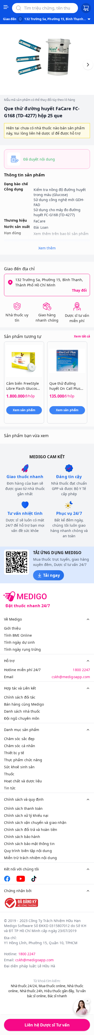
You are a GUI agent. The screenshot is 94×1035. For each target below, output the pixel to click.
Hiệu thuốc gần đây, (59, 991)
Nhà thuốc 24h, (32, 991)
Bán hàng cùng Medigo (24, 704)
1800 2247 (81, 669)
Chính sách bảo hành (22, 836)
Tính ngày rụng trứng (22, 649)
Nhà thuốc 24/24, (24, 986)
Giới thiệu (12, 628)
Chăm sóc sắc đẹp (19, 738)
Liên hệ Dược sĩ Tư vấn (47, 1025)
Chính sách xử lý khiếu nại (26, 815)
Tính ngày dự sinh (19, 642)
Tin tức (10, 788)
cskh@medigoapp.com (71, 676)
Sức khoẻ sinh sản (19, 766)
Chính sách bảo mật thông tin (29, 843)
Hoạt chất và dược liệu (23, 781)
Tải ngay (51, 575)
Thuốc (9, 774)
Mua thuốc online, (52, 986)
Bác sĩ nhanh (57, 996)
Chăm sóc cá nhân (19, 745)
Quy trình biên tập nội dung (28, 850)
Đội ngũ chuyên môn (21, 718)
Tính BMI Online (18, 635)
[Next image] (88, 65)
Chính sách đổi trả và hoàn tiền (30, 829)
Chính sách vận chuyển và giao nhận (35, 822)
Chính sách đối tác (19, 697)
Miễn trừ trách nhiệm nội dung (30, 857)
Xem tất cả (82, 336)
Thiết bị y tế (14, 752)
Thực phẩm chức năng (23, 759)
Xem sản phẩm (24, 410)
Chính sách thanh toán (23, 808)
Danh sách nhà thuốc (22, 711)
